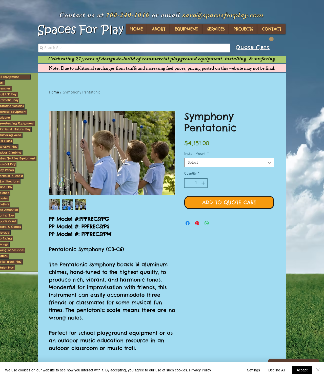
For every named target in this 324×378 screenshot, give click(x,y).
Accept (302, 369)
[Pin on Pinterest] (197, 223)
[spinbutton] (195, 183)
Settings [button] (253, 369)
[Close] (318, 370)
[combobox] (229, 162)
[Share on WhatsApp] (207, 223)
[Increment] (203, 183)
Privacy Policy (200, 369)
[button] (271, 39)
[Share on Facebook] (188, 223)
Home (54, 92)
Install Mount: (196, 154)
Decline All (276, 369)
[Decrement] (188, 183)
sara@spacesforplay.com (223, 15)
